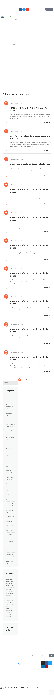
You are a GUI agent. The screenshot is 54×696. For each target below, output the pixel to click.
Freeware (8, 459)
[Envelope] (27, 9)
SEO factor (8, 526)
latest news (16, 103)
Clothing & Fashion (10, 431)
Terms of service (41, 688)
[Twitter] (24, 9)
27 (30, 379)
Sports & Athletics (10, 535)
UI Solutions (20, 667)
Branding (19, 669)
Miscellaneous (9, 495)
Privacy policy (30, 688)
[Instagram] (43, 663)
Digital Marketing (21, 663)
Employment (9, 444)
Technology (8, 546)
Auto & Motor (9, 413)
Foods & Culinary (10, 453)
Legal (7, 490)
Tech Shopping (9, 541)
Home (5, 655)
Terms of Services (8, 665)
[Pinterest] (46, 666)
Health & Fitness (10, 464)
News (22, 103)
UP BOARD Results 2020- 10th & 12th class (29, 109)
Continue (47, 122)
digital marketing (10, 437)
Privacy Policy (7, 667)
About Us (6, 657)
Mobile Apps (20, 661)
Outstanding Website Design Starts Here (30, 164)
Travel (7, 550)
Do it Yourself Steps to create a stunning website (30, 137)
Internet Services (10, 484)
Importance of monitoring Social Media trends (29, 190)
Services (6, 659)
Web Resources (10, 561)
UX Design (19, 659)
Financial (8, 448)
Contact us (6, 661)
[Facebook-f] (20, 9)
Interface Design (21, 665)
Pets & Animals (9, 510)
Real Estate (8, 517)
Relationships (9, 521)
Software (8, 530)
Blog (7, 420)
